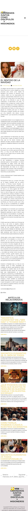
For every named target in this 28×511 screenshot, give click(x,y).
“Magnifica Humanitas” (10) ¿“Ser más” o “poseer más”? (13, 320)
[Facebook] (14, 48)
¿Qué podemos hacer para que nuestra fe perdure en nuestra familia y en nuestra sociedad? (13, 389)
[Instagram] (17, 48)
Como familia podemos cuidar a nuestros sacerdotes (14, 425)
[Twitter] (10, 48)
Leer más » (4, 334)
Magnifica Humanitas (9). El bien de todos (13, 354)
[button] (25, 18)
